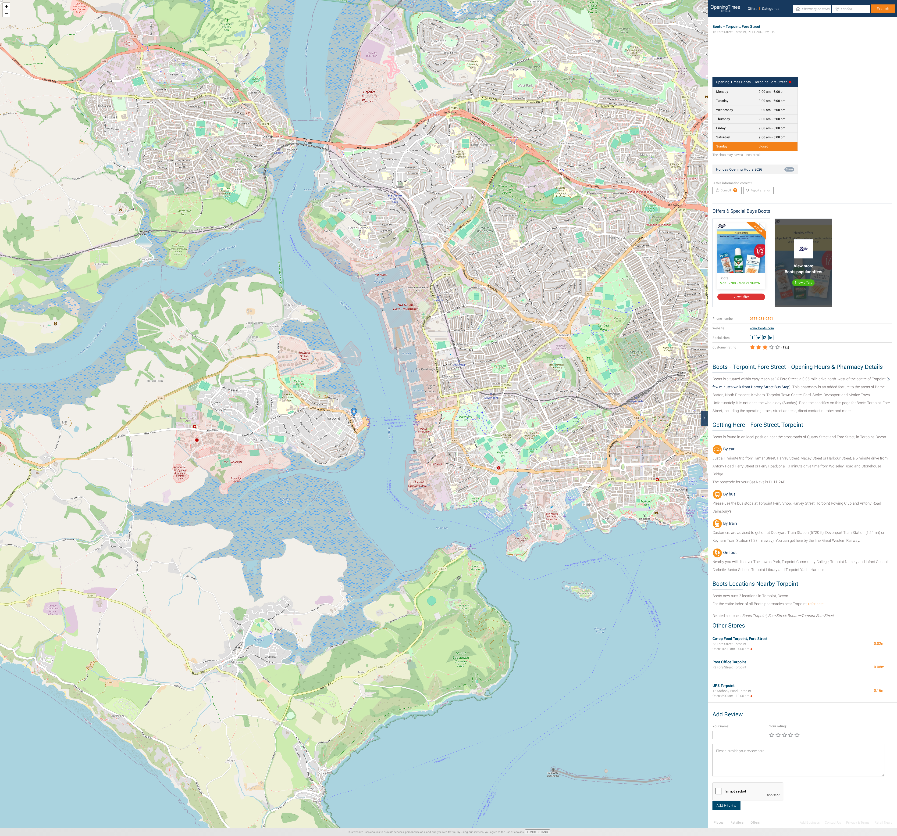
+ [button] (6, 6)
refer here (815, 604)
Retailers (737, 822)
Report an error (760, 190)
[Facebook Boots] (752, 338)
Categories (770, 9)
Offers (752, 9)
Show (789, 169)
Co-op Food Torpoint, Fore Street (740, 638)
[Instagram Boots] (764, 338)
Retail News (883, 822)
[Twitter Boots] (758, 338)
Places (718, 822)
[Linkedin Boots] (770, 338)
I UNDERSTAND (537, 832)
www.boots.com (762, 328)
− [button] (6, 13)
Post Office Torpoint (729, 662)
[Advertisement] (802, 61)
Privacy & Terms (857, 822)
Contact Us (833, 822)
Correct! (729, 190)
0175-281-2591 (761, 318)
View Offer (741, 297)
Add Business (810, 822)
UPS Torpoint (723, 685)
